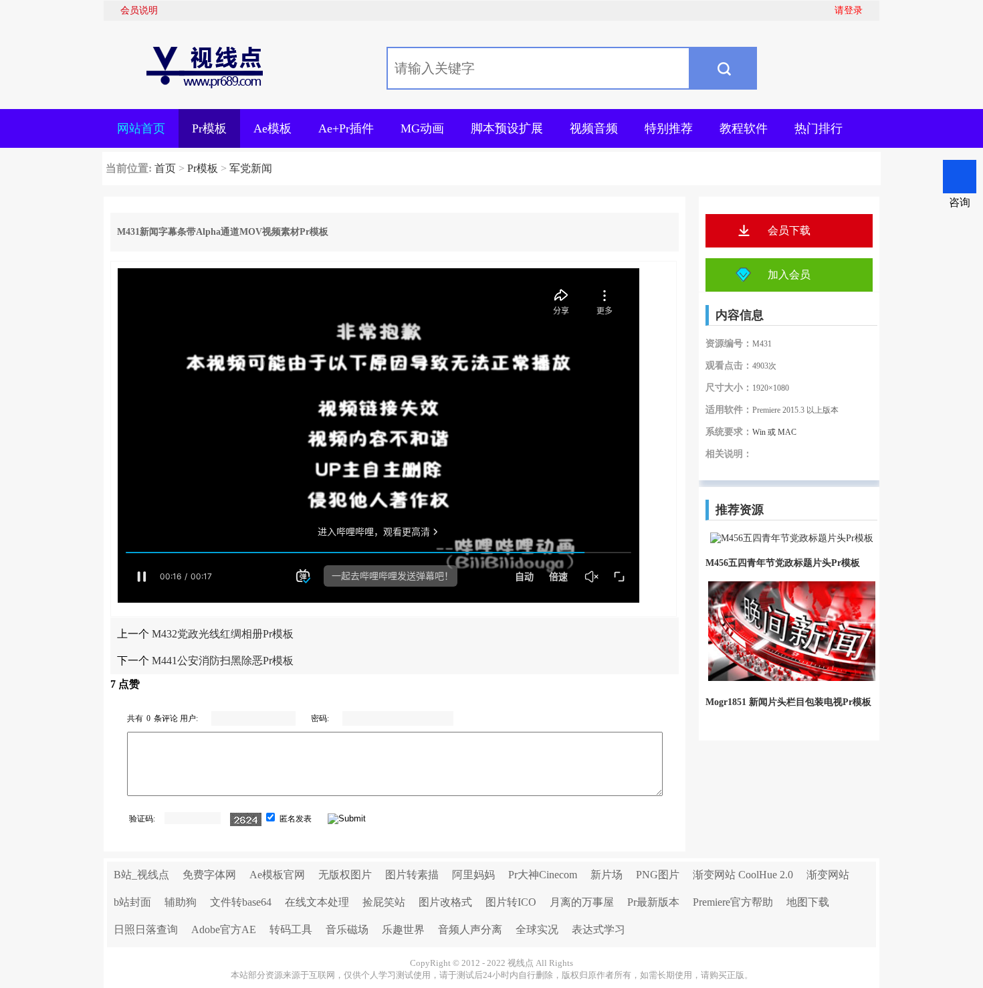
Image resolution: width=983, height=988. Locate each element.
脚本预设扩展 (507, 128)
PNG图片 (657, 874)
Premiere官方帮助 (733, 902)
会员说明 (139, 10)
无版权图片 (345, 874)
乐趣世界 (403, 929)
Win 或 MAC (774, 432)
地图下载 (807, 902)
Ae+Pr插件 (346, 128)
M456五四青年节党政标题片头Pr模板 (782, 563)
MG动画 (422, 128)
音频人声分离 (470, 929)
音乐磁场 (347, 929)
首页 (165, 168)
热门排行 (818, 128)
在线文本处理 (317, 902)
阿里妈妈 (473, 874)
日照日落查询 (146, 929)
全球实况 (537, 929)
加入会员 (789, 274)
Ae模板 (272, 128)
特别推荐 (669, 128)
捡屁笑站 (383, 902)
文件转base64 (240, 902)
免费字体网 (209, 874)
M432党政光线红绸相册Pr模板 (223, 633)
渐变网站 (827, 874)
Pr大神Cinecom (542, 874)
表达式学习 (598, 929)
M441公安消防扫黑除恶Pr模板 (223, 660)
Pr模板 (209, 128)
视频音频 (594, 128)
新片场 (606, 874)
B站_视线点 (141, 874)
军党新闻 (250, 168)
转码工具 (290, 929)
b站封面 (132, 902)
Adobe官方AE (223, 929)
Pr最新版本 (653, 902)
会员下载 (789, 230)
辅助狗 (181, 902)
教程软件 (744, 128)
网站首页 (141, 128)
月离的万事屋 (582, 902)
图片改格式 (445, 902)
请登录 (849, 10)
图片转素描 (412, 874)
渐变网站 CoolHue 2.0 (743, 874)
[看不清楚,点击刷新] (245, 819)
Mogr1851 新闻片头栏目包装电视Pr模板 (788, 702)
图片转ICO (510, 902)
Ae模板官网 (277, 874)
